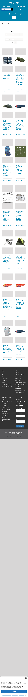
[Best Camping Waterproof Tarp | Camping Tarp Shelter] (20, 151)
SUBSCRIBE (20, 426)
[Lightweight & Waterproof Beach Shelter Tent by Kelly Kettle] (20, 242)
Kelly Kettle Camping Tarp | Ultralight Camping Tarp (6, 214)
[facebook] (7, 14)
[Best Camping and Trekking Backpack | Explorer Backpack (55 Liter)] (7, 151)
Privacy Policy (15, 695)
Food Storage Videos (20, 382)
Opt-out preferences (7, 695)
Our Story (4, 380)
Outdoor (4, 376)
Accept (14, 691)
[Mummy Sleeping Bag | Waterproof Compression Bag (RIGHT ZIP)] (20, 285)
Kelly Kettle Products (20, 369)
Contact (4, 403)
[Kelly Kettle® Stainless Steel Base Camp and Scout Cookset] (20, 197)
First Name (19, 408)
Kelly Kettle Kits (19, 371)
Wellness (4, 373)
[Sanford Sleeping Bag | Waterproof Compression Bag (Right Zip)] (20, 331)
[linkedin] (18, 14)
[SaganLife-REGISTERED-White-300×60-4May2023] (14, 3)
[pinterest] (15, 14)
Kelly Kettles (18, 373)
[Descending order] (21, 34)
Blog (3, 382)
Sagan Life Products (7, 371)
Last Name (19, 413)
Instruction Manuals (7, 386)
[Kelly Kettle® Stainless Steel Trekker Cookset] (7, 242)
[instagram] (12, 14)
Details (10, 89)
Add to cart (5, 90)
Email (18, 419)
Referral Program (6, 384)
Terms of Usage (22, 695)
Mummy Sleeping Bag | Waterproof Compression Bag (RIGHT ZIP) (20, 303)
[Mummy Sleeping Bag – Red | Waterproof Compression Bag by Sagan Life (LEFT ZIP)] (7, 285)
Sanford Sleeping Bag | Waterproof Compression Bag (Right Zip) (20, 349)
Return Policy (5, 415)
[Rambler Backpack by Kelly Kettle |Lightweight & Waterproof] (7, 331)
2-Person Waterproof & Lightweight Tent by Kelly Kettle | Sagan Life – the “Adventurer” (20, 78)
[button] (26, 678)
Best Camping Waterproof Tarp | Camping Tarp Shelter (19, 168)
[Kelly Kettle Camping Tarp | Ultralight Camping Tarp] (7, 197)
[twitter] (9, 14)
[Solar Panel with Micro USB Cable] (7, 60)
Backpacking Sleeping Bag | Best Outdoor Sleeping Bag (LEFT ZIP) (20, 124)
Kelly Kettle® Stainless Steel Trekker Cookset (7, 258)
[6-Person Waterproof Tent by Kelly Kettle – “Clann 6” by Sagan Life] (7, 106)
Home (3, 31)
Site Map (4, 405)
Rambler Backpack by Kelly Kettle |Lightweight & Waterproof (7, 348)
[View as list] (15, 42)
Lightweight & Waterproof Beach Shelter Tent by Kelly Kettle (20, 258)
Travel (3, 374)
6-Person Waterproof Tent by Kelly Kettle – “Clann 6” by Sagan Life (7, 124)
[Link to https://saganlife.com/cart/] (20, 9)
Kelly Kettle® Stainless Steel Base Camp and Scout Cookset (20, 214)
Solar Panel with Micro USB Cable (6, 75)
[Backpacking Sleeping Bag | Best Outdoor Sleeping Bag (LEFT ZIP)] (20, 106)
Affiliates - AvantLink (20, 384)
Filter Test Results (19, 392)
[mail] (21, 14)
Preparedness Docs (20, 390)
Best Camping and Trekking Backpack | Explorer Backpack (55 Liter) (7, 169)
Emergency (5, 378)
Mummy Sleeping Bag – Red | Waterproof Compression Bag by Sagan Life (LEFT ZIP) (7, 303)
